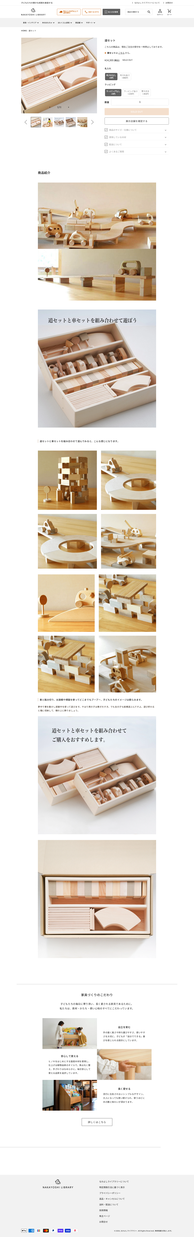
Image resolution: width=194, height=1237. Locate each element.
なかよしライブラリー (129, 1231)
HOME (24, 30)
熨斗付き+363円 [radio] (145, 92)
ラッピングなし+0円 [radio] (113, 92)
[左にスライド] (26, 122)
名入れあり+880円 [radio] (125, 76)
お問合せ (169, 2)
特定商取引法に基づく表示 (112, 1187)
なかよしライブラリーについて (147, 2)
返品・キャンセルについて (112, 1198)
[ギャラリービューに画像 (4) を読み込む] (71, 122)
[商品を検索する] (149, 12)
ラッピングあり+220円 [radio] (131, 92)
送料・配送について (108, 1204)
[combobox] (138, 12)
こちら (121, 52)
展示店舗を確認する (137, 121)
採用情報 (103, 1210)
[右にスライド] (91, 122)
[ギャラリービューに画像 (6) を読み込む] (82, 122)
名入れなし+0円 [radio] (111, 76)
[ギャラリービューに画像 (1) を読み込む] (36, 122)
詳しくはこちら (97, 1122)
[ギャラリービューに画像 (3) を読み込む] (59, 122)
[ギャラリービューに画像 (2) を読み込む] (47, 122)
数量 (107, 102)
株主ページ (104, 1215)
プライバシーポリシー (109, 1192)
